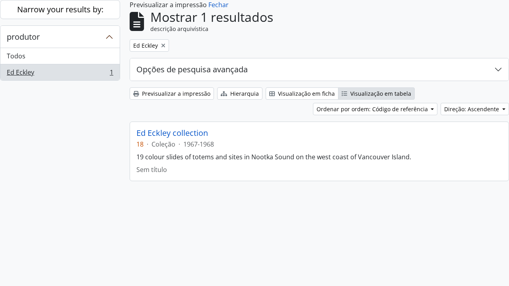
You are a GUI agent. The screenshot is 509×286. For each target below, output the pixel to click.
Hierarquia (244, 93)
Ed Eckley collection (172, 133)
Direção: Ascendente (472, 109)
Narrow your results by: (60, 9)
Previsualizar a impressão (175, 93)
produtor (23, 36)
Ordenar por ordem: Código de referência (373, 109)
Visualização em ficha (305, 93)
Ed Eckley (59, 74)
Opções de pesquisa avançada (192, 69)
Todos (16, 56)
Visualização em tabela (380, 93)
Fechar (218, 4)
